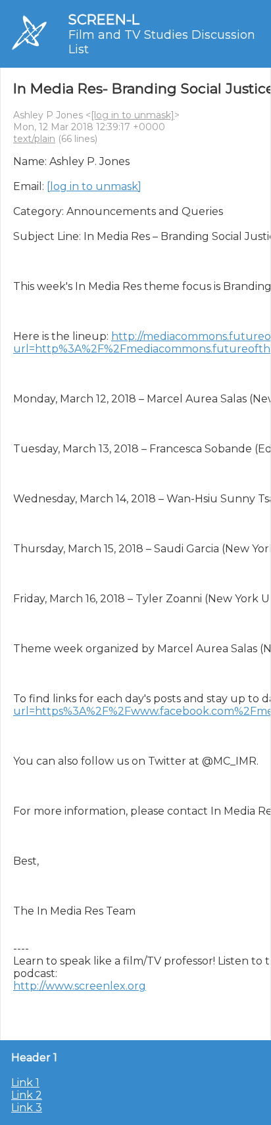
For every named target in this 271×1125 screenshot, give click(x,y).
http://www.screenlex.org (79, 986)
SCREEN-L (103, 19)
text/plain (34, 139)
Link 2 (26, 1095)
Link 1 (25, 1082)
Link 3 (26, 1107)
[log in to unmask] (132, 115)
